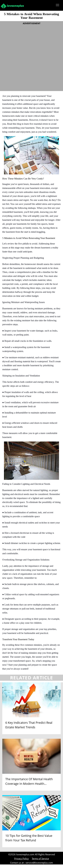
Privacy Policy (21, 858)
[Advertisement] (31, 57)
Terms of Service (40, 858)
